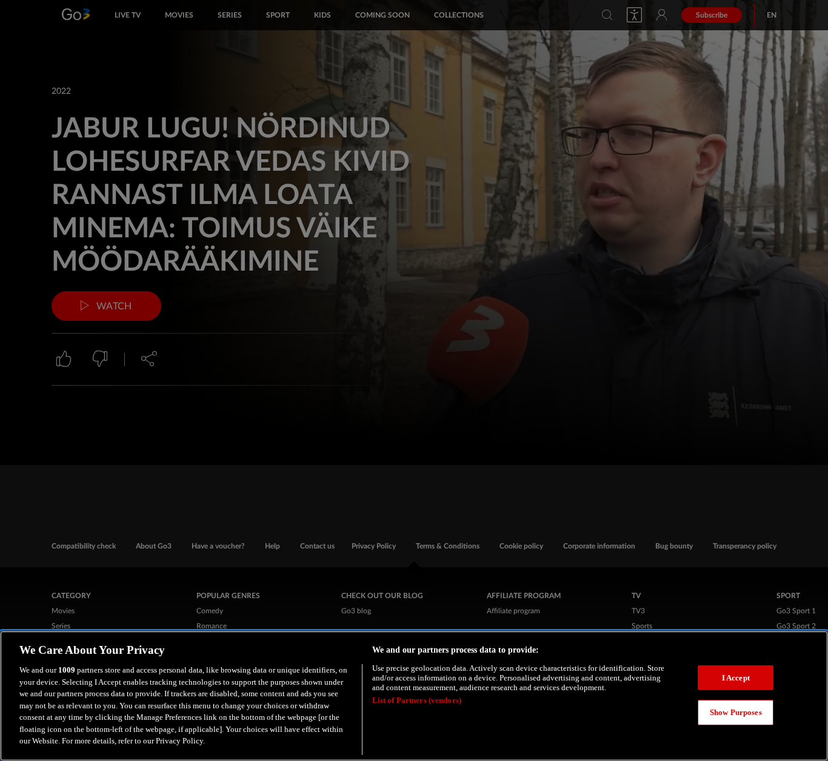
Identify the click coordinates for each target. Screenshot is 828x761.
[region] (414, 696)
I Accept (736, 677)
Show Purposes (736, 712)
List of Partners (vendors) (416, 700)
